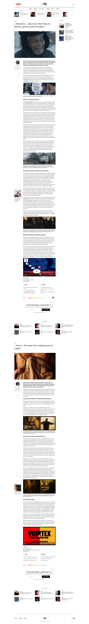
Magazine (20, 618)
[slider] (34, 275)
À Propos (25, 618)
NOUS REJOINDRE (45, 309)
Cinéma (15, 21)
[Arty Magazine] (44, 4)
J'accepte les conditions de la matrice (40, 312)
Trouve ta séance (26, 281)
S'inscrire (18, 4)
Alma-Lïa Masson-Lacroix (17, 387)
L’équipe (15, 618)
